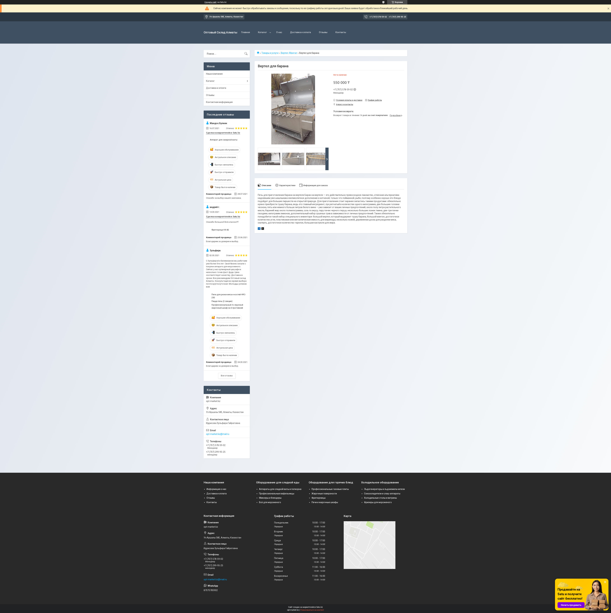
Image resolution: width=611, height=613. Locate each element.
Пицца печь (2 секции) (221, 301)
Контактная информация (219, 102)
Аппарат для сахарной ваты (223, 140)
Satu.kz (319, 607)
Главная (245, 32)
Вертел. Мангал (289, 53)
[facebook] (259, 229)
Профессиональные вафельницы (276, 493)
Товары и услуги (269, 53)
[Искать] (246, 54)
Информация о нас (216, 489)
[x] (262, 229)
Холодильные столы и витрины (380, 498)
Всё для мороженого (270, 502)
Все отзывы (227, 375)
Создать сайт (210, 2)
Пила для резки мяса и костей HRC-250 (228, 296)
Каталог (262, 32)
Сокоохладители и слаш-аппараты (382, 493)
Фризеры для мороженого (378, 502)
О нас (279, 32)
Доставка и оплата (300, 32)
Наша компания (214, 74)
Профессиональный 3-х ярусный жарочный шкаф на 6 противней (227, 306)
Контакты (340, 32)
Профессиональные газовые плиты (330, 489)
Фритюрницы (319, 498)
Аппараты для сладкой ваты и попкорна (280, 489)
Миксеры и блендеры (270, 498)
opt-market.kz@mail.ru (217, 434)
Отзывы (323, 32)
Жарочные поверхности (324, 493)
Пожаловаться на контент (312, 610)
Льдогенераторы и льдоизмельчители (384, 489)
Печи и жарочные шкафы (325, 502)
